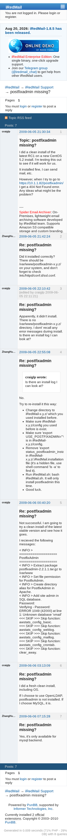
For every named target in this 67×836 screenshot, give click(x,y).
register (36, 106)
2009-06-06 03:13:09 (34, 665)
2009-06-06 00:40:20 (34, 502)
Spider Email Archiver (35, 212)
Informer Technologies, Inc (33, 809)
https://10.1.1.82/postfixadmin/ (41, 183)
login (23, 106)
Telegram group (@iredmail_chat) (30, 70)
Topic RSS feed (20, 118)
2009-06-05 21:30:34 (34, 132)
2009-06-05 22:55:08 (34, 352)
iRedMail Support (39, 87)
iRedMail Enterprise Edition (32, 57)
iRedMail (14, 7)
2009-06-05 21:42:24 (34, 236)
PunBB (32, 805)
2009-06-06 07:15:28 (34, 716)
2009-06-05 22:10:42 (34, 288)
